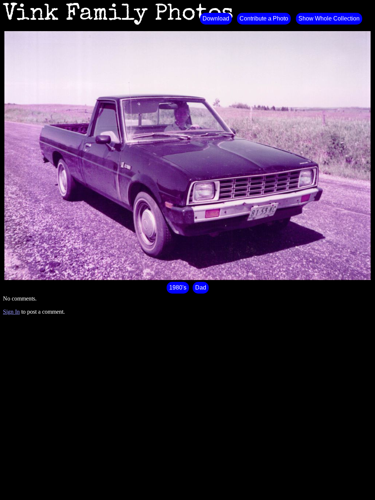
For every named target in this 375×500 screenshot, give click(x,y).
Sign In (11, 312)
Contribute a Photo (264, 18)
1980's (177, 287)
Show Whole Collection (329, 18)
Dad (200, 287)
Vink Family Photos (118, 14)
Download (216, 18)
